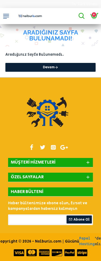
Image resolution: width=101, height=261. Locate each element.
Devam (49, 67)
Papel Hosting (87, 241)
